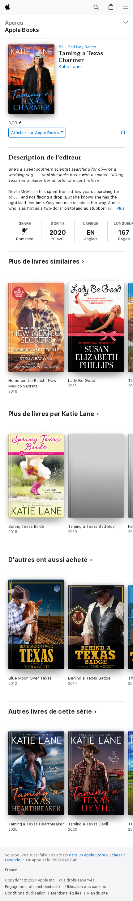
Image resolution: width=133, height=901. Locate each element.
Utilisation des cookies (85, 887)
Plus (121, 208)
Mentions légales (66, 893)
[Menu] (125, 7)
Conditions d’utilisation (25, 893)
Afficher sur (35, 132)
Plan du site (97, 893)
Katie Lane (69, 66)
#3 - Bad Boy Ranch (77, 47)
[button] (95, 7)
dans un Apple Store (87, 855)
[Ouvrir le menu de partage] (123, 132)
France (11, 870)
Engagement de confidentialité (32, 887)
